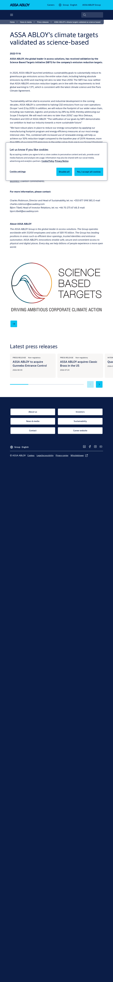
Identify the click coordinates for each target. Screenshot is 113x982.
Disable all (64, 171)
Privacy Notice (61, 161)
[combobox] (92, 15)
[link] (50, 5)
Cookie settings (18, 171)
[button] (99, 384)
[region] (56, 161)
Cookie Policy (47, 161)
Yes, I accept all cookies (89, 171)
